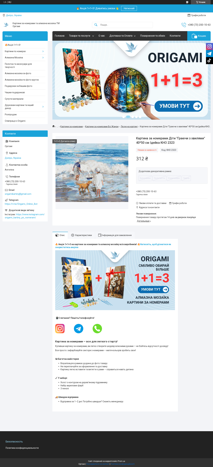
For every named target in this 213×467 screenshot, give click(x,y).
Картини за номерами (71, 126)
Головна (59, 35)
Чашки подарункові (15, 92)
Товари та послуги (80, 35)
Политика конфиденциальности (22, 448)
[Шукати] (96, 25)
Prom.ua (121, 461)
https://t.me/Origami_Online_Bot (21, 204)
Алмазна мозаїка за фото (18, 73)
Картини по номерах (15, 51)
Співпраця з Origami (15, 121)
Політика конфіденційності (123, 464)
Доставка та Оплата (120, 35)
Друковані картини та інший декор (19, 106)
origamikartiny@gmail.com (18, 194)
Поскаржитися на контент (97, 464)
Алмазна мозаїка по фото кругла (22, 80)
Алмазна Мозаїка (14, 57)
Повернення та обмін (152, 35)
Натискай (129, 8)
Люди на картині (129, 126)
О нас (102, 35)
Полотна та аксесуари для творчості (18, 65)
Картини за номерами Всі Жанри (102, 126)
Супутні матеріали (14, 99)
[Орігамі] (6, 25)
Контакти (175, 35)
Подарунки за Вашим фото (18, 86)
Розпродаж (11, 114)
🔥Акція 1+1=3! (12, 45)
